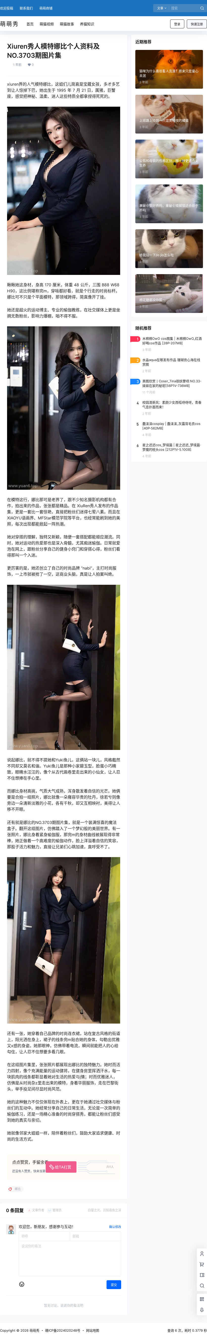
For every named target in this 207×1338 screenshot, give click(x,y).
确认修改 (115, 1227)
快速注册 (197, 24)
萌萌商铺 (46, 8)
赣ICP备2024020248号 (62, 1330)
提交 (114, 1285)
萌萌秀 (34, 1330)
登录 (177, 24)
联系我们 (26, 8)
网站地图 (92, 1330)
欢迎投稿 (6, 8)
